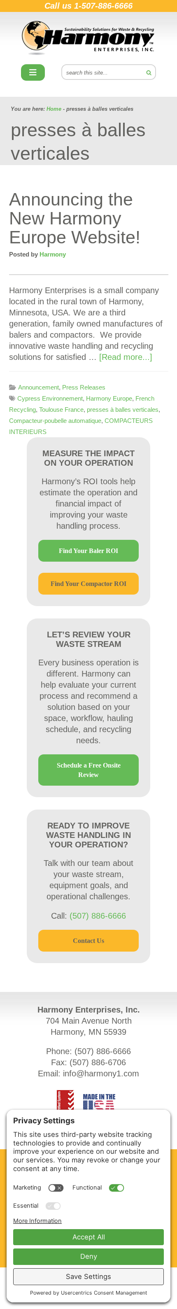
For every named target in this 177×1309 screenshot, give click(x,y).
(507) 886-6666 (98, 915)
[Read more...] (125, 357)
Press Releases (83, 387)
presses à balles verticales (122, 409)
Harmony (88, 38)
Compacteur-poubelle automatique (55, 420)
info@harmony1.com (101, 1073)
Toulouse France (61, 409)
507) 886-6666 (104, 1051)
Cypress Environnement (50, 398)
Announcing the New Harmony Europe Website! (74, 218)
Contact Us (88, 940)
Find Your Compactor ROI (88, 583)
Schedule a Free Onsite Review (89, 770)
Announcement (38, 387)
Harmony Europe (109, 398)
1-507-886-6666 (103, 5)
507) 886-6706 (99, 1062)
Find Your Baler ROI (88, 550)
